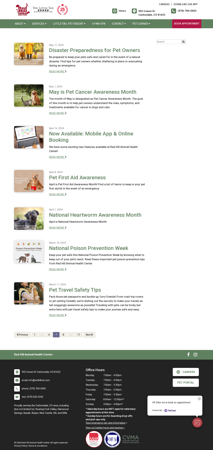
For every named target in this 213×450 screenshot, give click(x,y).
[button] (197, 423)
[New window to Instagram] (195, 355)
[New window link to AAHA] (95, 439)
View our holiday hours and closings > (105, 427)
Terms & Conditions (37, 446)
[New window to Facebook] (188, 355)
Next (88, 334)
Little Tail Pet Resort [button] (68, 23)
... (42, 334)
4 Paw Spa (98, 23)
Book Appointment (186, 23)
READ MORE (57, 71)
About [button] (19, 23)
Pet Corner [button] (140, 23)
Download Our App (186, 4)
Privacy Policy (20, 446)
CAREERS (164, 4)
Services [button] (38, 23)
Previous (23, 334)
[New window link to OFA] (113, 439)
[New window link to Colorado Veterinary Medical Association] (131, 439)
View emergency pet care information (105, 423)
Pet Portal (185, 382)
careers (189, 372)
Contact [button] (118, 23)
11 (78, 334)
